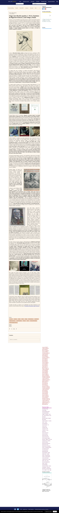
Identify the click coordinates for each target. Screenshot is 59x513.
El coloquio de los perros (45, 448)
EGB (51, 439)
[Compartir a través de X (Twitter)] (11, 328)
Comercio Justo (44, 426)
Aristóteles (46, 414)
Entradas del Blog (11, 8)
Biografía (49, 418)
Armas (50, 414)
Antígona (43, 414)
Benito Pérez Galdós (45, 418)
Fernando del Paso (47, 455)
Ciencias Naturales (44, 423)
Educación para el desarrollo (46, 443)
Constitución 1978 (44, 427)
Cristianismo (44, 430)
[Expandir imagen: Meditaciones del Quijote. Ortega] (24, 266)
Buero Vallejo (44, 419)
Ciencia (46, 422)
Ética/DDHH (22, 8)
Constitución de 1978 (45, 428)
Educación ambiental (45, 442)
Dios (49, 439)
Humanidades (44, 467)
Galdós (49, 459)
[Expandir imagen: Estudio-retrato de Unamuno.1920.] (35, 131)
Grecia (47, 460)
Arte (42, 415)
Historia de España (44, 464)
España (49, 452)
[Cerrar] (57, 511)
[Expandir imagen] (14, 290)
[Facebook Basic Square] (42, 8)
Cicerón (43, 422)
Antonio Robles (44, 410)
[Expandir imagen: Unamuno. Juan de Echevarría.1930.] (14, 131)
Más (35, 8)
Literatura (26, 8)
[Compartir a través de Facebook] (9, 328)
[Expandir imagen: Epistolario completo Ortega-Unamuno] (24, 109)
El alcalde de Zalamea (48, 447)
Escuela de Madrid (44, 452)
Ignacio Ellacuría (48, 468)
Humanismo (48, 467)
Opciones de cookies (49, 511)
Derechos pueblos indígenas (46, 438)
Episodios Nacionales (45, 451)
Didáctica (47, 439)
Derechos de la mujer (45, 435)
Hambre (43, 463)
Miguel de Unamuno (12, 320)
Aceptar (55, 511)
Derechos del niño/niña (45, 436)
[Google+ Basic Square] (45, 8)
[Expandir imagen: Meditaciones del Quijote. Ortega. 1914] (35, 109)
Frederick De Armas (45, 459)
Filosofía (16, 8)
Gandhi (43, 460)
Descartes (43, 439)
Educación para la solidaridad (46, 446)
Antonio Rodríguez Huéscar (13, 322)
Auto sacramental (46, 415)
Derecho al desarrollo (45, 432)
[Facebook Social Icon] (15, 509)
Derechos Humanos (45, 434)
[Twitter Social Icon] (18, 509)
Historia (46, 463)
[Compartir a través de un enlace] (16, 328)
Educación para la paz (45, 444)
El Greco (43, 447)
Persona (24, 320)
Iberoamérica (44, 468)
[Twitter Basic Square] (44, 8)
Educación (49, 440)
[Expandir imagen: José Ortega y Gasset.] (24, 131)
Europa (43, 455)
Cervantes (31, 8)
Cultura (47, 430)
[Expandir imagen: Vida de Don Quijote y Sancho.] (14, 109)
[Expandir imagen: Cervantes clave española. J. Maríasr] (35, 266)
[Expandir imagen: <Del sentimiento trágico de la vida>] (14, 266)
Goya (45, 460)
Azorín (28, 320)
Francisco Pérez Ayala (33, 320)
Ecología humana (44, 440)
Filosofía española (19, 320)
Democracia (44, 431)
